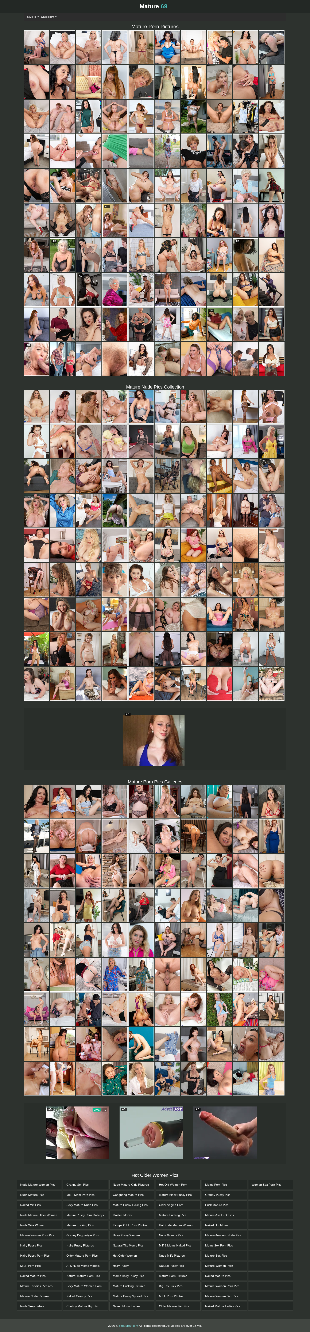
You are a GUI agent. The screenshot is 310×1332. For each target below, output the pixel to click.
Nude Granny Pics (171, 1206)
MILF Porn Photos (171, 1267)
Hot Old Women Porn (173, 1156)
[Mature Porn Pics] (36, 47)
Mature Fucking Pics (80, 1196)
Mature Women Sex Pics (221, 1267)
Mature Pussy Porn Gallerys (85, 1186)
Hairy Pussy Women (126, 1206)
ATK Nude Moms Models (83, 1237)
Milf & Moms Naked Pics (175, 1216)
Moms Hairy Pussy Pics (128, 1247)
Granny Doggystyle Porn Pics (82, 1208)
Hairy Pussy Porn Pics (35, 1227)
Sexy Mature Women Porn (84, 1257)
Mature (153, 6)
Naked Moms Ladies (126, 1277)
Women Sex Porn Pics (266, 1156)
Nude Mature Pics (32, 1166)
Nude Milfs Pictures (172, 1227)
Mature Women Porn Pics (37, 1206)
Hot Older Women (125, 1227)
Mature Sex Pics (216, 1227)
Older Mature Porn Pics (82, 1227)
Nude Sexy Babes (32, 1277)
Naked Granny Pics (79, 1267)
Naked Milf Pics (30, 1176)
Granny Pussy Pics (217, 1166)
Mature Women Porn (219, 1237)
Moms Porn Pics (216, 1156)
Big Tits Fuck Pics (170, 1257)
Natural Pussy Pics (171, 1237)
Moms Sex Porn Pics (219, 1216)
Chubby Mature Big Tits (82, 1277)
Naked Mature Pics (33, 1247)
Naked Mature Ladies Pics (222, 1277)
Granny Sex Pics (77, 1156)
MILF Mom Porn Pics (80, 1166)
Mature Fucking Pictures (129, 1257)
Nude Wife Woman (32, 1196)
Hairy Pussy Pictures (80, 1216)
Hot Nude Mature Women (176, 1196)
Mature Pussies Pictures (36, 1257)
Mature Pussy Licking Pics (130, 1176)
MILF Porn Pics (30, 1237)
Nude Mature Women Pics (37, 1156)
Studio (33, 16)
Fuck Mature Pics (216, 1176)
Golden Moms (122, 1186)
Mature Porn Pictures (173, 1247)
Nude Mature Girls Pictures (131, 1156)
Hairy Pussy (121, 1237)
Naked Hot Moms (216, 1196)
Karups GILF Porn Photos (130, 1196)
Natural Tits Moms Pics (128, 1216)
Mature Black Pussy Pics (175, 1166)
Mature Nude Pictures (34, 1267)
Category (49, 16)
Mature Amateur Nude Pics (223, 1206)
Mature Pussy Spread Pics (130, 1267)
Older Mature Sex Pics (174, 1277)
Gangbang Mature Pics (128, 1166)
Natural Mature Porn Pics (83, 1247)
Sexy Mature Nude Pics (82, 1176)
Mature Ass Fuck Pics (219, 1186)
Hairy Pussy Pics (31, 1216)
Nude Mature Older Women (38, 1186)
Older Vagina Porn (171, 1176)
